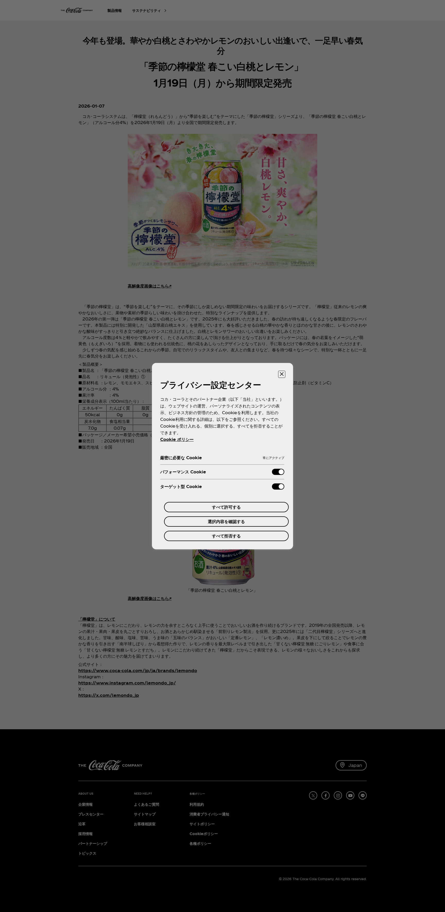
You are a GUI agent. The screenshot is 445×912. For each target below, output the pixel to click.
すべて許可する (226, 507)
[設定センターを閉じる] (282, 374)
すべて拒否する (226, 535)
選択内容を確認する (226, 521)
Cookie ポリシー (177, 439)
